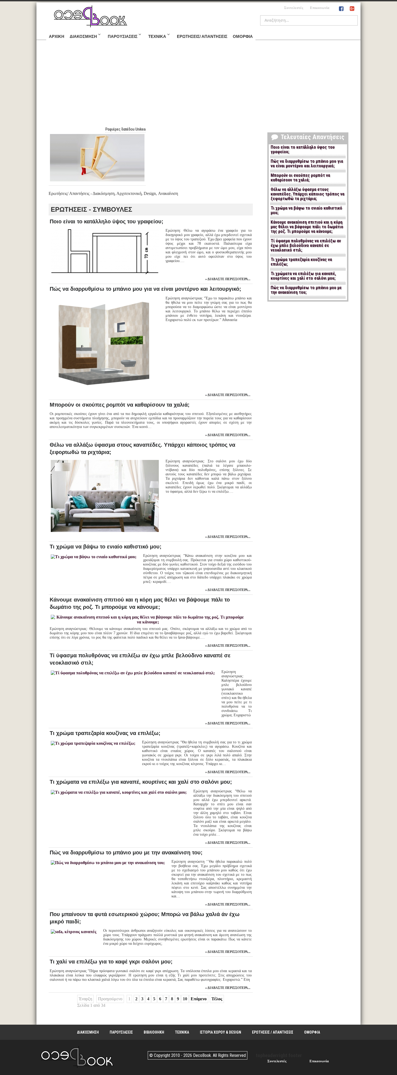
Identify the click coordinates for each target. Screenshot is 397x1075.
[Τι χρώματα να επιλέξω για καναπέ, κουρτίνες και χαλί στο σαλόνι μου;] (118, 792)
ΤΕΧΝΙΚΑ (182, 1032)
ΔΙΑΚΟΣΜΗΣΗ (88, 1032)
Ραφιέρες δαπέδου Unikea (125, 129)
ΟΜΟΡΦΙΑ (312, 1032)
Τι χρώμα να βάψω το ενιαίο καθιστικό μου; (106, 547)
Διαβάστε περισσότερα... (228, 279)
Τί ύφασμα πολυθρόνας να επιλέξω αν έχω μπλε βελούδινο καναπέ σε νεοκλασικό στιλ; (306, 245)
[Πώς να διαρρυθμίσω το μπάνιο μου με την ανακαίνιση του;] (107, 862)
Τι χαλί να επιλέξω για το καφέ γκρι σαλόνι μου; (111, 962)
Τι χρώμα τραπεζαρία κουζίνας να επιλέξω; (105, 733)
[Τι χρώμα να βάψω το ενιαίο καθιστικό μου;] (93, 556)
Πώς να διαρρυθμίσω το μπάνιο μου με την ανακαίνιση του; (126, 852)
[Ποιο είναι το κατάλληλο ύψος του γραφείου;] (104, 274)
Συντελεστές (293, 8)
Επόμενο (199, 998)
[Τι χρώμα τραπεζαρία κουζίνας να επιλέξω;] (92, 743)
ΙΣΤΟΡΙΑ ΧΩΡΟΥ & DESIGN (220, 1032)
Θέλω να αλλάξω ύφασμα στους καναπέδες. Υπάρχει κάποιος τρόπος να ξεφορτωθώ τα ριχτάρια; (307, 194)
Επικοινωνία (319, 8)
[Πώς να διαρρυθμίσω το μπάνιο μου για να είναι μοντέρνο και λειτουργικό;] (104, 389)
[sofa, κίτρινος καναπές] (73, 931)
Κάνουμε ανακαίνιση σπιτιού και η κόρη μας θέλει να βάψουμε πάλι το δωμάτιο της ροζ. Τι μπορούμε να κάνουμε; (307, 227)
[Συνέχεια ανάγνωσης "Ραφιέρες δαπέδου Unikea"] (97, 157)
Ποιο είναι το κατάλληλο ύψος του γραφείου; (106, 221)
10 (185, 998)
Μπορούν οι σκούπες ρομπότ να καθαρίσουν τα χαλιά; (120, 405)
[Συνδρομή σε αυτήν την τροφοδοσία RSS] (53, 199)
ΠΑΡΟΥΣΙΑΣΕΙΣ (121, 1032)
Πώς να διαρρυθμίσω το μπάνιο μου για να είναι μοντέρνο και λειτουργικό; (145, 289)
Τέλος (216, 998)
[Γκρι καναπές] (104, 531)
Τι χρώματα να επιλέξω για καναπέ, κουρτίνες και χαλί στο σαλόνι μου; (141, 782)
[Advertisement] (198, 86)
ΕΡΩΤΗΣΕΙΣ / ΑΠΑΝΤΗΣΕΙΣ (272, 1032)
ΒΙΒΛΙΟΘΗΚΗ (154, 1032)
